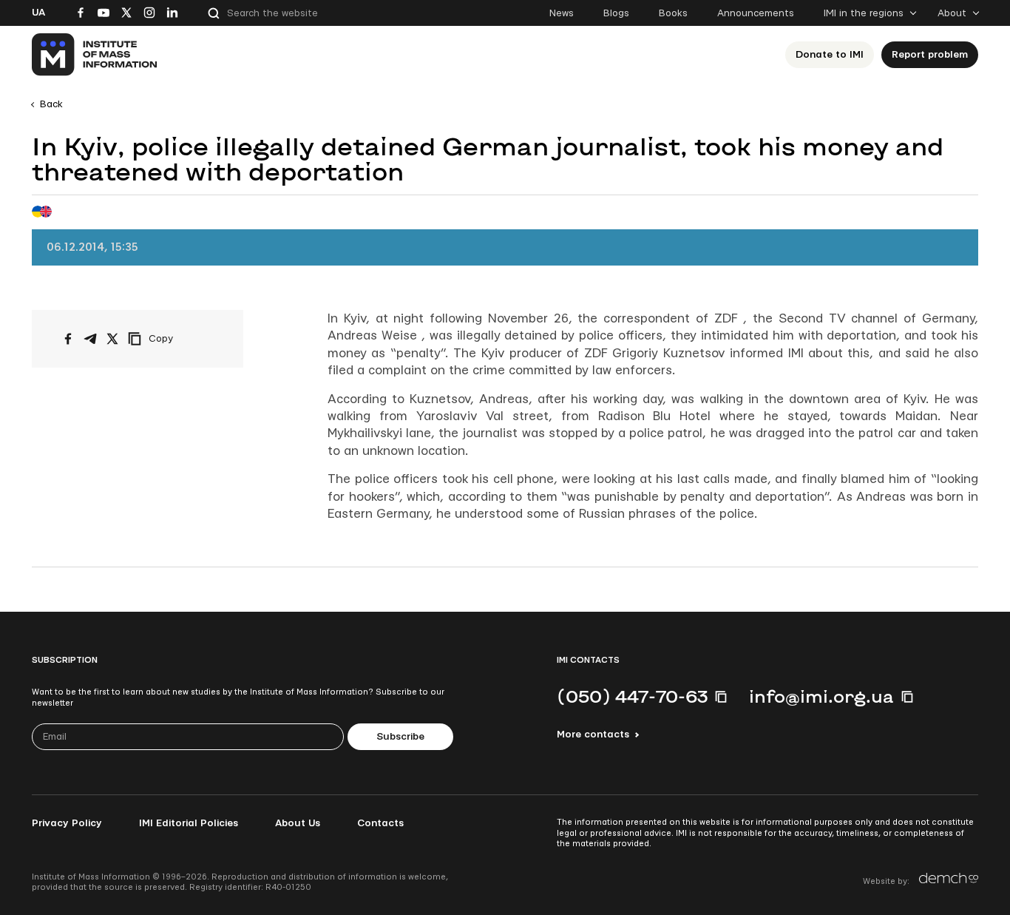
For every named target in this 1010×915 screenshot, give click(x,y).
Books (673, 13)
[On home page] (95, 54)
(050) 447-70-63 (632, 696)
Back (51, 104)
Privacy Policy (67, 823)
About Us (297, 823)
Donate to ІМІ (830, 55)
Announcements (755, 13)
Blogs (616, 13)
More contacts (593, 734)
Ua (38, 12)
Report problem (930, 55)
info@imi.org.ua (821, 696)
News (561, 13)
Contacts (380, 823)
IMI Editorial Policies (188, 823)
